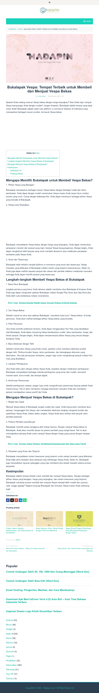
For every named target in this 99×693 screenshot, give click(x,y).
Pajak (8, 655)
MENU (89, 21)
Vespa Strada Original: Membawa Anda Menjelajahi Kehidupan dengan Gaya (78, 530)
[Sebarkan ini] (8, 500)
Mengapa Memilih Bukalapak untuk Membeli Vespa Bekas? (32, 158)
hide (37, 153)
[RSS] (49, 2)
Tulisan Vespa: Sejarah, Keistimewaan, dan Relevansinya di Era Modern (19, 530)
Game (8, 637)
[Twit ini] (12, 500)
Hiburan (9, 642)
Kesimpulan (12, 167)
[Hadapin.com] (49, 10)
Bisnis (9, 624)
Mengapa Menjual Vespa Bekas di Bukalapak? (27, 164)
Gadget (9, 628)
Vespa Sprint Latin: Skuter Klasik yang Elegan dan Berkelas (75, 548)
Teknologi (10, 669)
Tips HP (9, 673)
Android (9, 620)
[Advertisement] (49, 132)
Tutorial (9, 678)
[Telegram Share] (20, 500)
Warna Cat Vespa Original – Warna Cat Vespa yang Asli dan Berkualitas (25, 548)
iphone (9, 646)
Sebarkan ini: (16, 170)
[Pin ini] (16, 500)
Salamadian (11, 664)
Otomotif (10, 651)
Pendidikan (11, 660)
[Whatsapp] (25, 500)
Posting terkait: (16, 173)
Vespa (18, 540)
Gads (8, 633)
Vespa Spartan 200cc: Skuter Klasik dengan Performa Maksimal (49, 529)
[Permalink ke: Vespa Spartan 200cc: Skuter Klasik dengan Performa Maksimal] (49, 518)
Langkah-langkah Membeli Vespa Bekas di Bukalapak (30, 161)
